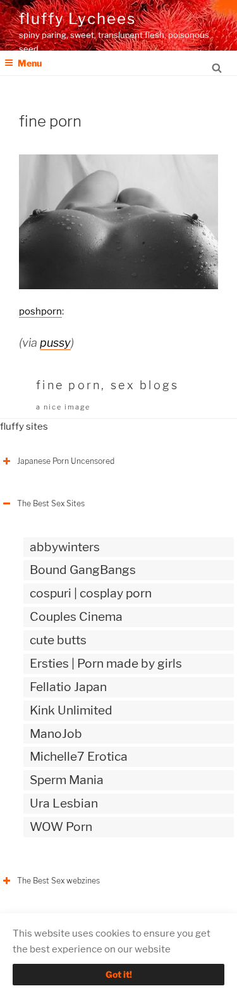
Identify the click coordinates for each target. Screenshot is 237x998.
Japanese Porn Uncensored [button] (65, 461)
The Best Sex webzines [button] (58, 880)
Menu (30, 63)
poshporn (40, 311)
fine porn (68, 385)
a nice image (63, 406)
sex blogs (145, 385)
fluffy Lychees (77, 18)
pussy (55, 342)
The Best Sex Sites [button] (51, 503)
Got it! (119, 974)
